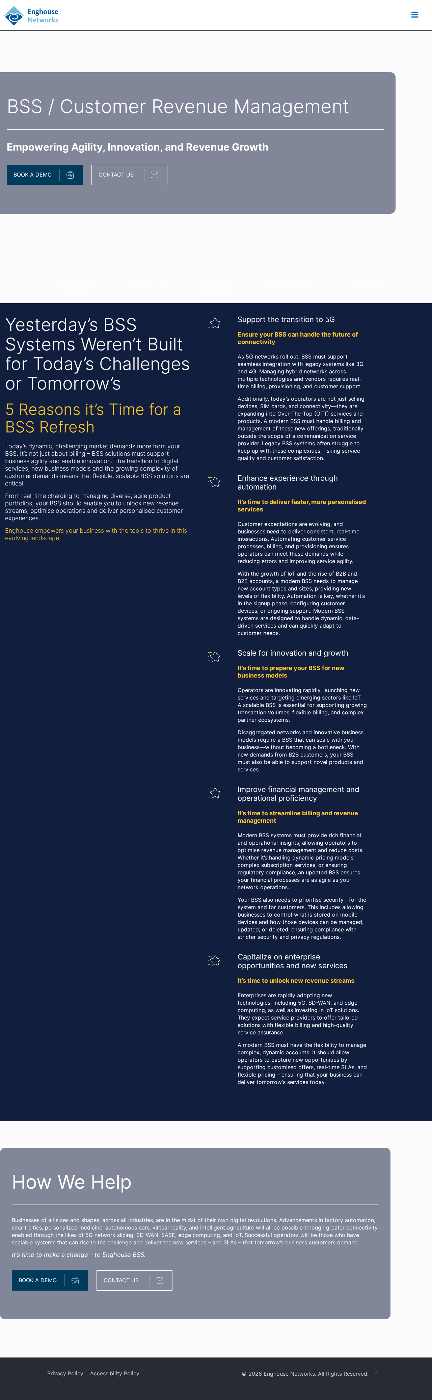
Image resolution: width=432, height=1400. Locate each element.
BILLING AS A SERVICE (357, 284)
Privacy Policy (65, 1373)
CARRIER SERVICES (145, 284)
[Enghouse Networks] (31, 15)
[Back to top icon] (377, 1373)
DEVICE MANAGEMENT (286, 284)
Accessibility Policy (114, 1373)
